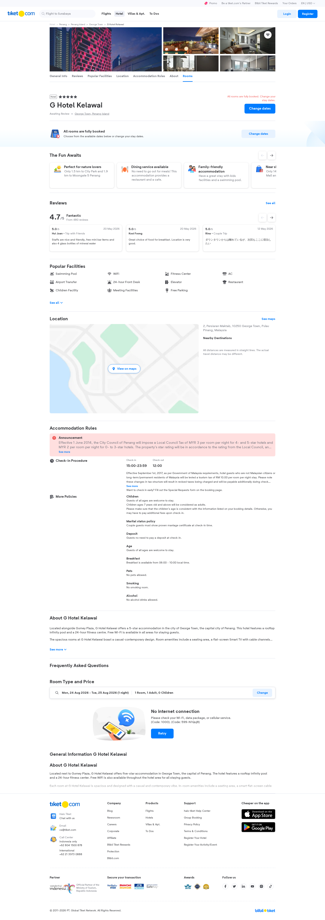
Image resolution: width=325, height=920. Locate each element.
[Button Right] (271, 218)
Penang (63, 24)
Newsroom (113, 817)
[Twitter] (234, 886)
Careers (112, 824)
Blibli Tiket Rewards (266, 3)
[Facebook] (225, 886)
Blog (110, 811)
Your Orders (289, 3)
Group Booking (193, 817)
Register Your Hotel (195, 838)
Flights (150, 811)
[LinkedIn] (243, 886)
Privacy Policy (192, 824)
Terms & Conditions (196, 831)
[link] (287, 14)
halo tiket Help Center (197, 811)
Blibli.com (113, 858)
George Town (96, 24)
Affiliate (111, 838)
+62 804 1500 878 (70, 845)
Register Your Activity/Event (200, 845)
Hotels (149, 817)
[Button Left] (262, 218)
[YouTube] (252, 886)
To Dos (150, 831)
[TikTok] (270, 886)
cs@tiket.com (67, 830)
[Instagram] (261, 886)
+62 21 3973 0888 (70, 854)
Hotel (52, 24)
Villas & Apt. (153, 824)
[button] (124, 368)
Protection (113, 851)
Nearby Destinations (217, 338)
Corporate (113, 831)
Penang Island (78, 24)
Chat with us (67, 818)
